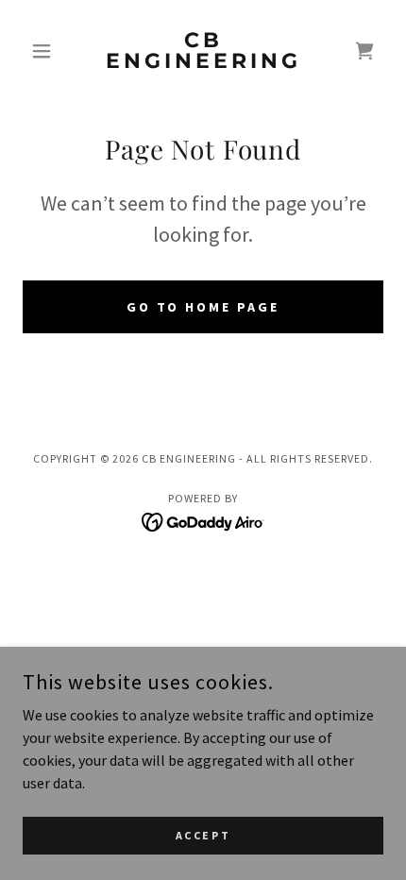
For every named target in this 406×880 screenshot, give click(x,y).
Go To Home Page (203, 306)
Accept (203, 835)
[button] (49, 51)
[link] (202, 51)
